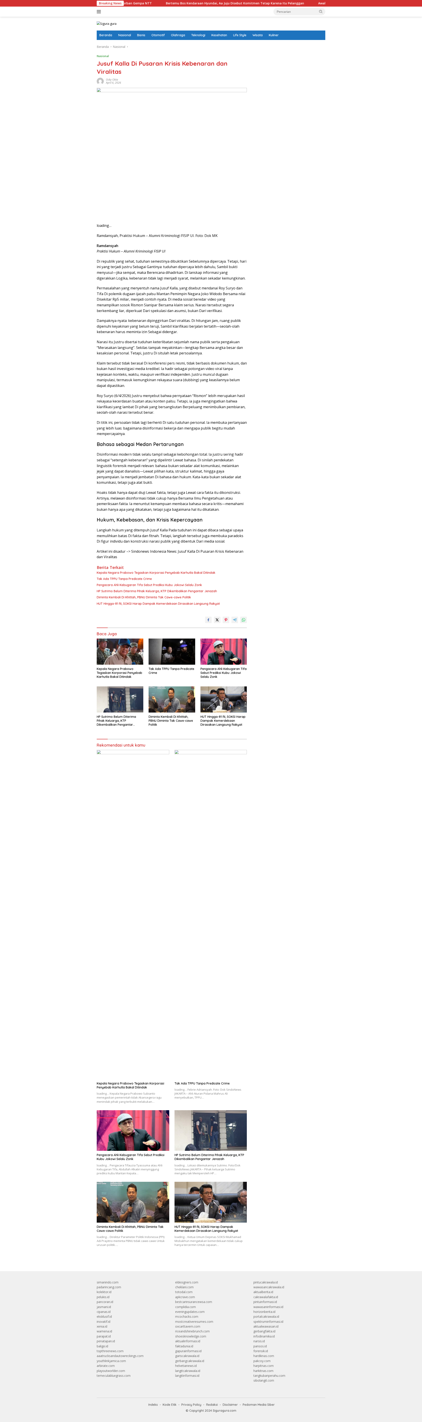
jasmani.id (104, 1307)
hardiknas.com (263, 1356)
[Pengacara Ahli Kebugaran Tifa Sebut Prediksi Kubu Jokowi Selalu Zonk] (223, 652)
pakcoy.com (262, 1361)
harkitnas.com (263, 1371)
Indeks (153, 1405)
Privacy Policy (191, 1405)
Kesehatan (219, 35)
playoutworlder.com (111, 1371)
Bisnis (141, 35)
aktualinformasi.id (187, 1341)
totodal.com (184, 1292)
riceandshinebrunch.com (192, 1331)
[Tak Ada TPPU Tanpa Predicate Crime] (172, 652)
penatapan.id (106, 1341)
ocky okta (112, 79)
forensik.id (260, 1351)
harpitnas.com (263, 1366)
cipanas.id (104, 1312)
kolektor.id (104, 1292)
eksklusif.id (104, 1316)
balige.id (102, 1346)
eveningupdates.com (190, 1312)
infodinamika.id (264, 1336)
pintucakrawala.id (265, 1282)
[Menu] (100, 11)
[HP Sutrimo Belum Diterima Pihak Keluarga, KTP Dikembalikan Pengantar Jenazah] (120, 699)
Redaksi (212, 1405)
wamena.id (104, 1331)
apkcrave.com (185, 1297)
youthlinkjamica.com (111, 1361)
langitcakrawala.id (187, 1371)
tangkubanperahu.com (269, 1375)
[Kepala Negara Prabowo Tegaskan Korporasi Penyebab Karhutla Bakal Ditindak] (120, 652)
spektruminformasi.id (268, 1321)
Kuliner (274, 35)
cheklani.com (184, 1287)
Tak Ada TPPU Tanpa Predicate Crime (124, 579)
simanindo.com (107, 1282)
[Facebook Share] (208, 620)
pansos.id (260, 1346)
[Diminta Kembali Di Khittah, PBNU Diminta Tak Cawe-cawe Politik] (172, 699)
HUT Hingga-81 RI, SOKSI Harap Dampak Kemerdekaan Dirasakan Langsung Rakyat (158, 604)
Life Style (239, 35)
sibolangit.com (263, 1380)
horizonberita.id (264, 1312)
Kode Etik (169, 1405)
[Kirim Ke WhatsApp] (243, 620)
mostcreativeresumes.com (194, 1321)
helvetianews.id (186, 1366)
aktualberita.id (263, 1292)
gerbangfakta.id (264, 1331)
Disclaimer (230, 1405)
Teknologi (198, 35)
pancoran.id (105, 1302)
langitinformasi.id (187, 1375)
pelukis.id (103, 1297)
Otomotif (158, 35)
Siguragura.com (224, 1411)
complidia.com (185, 1307)
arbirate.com (106, 1366)
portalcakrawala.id (266, 1316)
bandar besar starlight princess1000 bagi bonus (286, 47)
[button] (320, 11)
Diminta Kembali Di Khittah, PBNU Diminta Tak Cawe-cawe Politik (144, 597)
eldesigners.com (186, 1282)
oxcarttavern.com (187, 1326)
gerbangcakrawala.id (189, 1361)
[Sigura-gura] (106, 23)
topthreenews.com (110, 1351)
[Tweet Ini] (217, 620)
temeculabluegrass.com (114, 1375)
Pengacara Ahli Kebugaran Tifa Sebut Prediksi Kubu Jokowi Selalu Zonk (149, 585)
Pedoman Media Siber (259, 1405)
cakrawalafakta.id (265, 1297)
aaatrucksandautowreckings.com (120, 1356)
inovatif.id (103, 1321)
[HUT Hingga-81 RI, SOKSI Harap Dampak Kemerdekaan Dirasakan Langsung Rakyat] (223, 699)
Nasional (124, 35)
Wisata (258, 35)
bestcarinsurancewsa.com (193, 1302)
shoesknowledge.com (190, 1336)
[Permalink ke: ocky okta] (100, 81)
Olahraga (178, 35)
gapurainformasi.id (188, 1351)
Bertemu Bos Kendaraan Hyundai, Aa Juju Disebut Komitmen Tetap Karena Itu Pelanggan (194, 3)
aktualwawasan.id (265, 1326)
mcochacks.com (186, 1316)
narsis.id (259, 1341)
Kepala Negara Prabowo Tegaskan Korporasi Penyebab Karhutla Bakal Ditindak (156, 573)
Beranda (105, 35)
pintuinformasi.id (265, 1302)
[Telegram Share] (234, 620)
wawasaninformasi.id (268, 1307)
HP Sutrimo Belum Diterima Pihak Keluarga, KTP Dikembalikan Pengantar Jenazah (157, 591)
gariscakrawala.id (187, 1356)
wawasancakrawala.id (268, 1287)
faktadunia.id (184, 1346)
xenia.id (102, 1326)
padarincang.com (109, 1287)
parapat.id (104, 1336)
